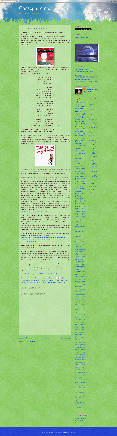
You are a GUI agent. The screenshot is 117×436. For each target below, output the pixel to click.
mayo (92, 135)
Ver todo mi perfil (87, 91)
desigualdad (42, 280)
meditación (77, 390)
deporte (76, 309)
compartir (83, 218)
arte (81, 359)
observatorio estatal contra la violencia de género (80, 228)
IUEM (76, 350)
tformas (76, 423)
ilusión (83, 385)
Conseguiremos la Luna (43, 7)
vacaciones (77, 266)
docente (76, 249)
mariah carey (82, 389)
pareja (83, 208)
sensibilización (78, 148)
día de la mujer (49, 280)
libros (83, 114)
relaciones (83, 234)
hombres (76, 327)
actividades (77, 171)
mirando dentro (82, 392)
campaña (77, 151)
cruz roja (83, 301)
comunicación (77, 369)
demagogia (77, 374)
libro (80, 331)
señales (76, 405)
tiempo (83, 264)
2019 (84, 268)
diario (84, 309)
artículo (83, 173)
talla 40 (78, 407)
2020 (91, 104)
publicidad (80, 259)
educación (77, 121)
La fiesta (92, 181)
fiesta (84, 160)
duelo (76, 312)
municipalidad (82, 395)
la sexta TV (28, 282)
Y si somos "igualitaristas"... (94, 171)
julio (92, 130)
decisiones (83, 248)
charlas (76, 143)
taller (81, 239)
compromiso (82, 203)
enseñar (83, 319)
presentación (77, 341)
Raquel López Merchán (91, 89)
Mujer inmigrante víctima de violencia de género (86, 81)
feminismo (66, 280)
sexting (83, 404)
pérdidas (83, 341)
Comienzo (83, 349)
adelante (76, 243)
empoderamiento (78, 317)
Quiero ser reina (78, 75)
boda (76, 289)
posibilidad (77, 400)
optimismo (77, 256)
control (83, 299)
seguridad (82, 165)
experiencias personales (78, 159)
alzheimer (77, 185)
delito (84, 306)
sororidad (77, 166)
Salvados (59, 282)
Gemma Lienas (78, 276)
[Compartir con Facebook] (62, 278)
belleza (76, 201)
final (76, 324)
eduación (83, 314)
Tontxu (83, 357)
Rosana (76, 283)
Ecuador (77, 198)
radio (76, 342)
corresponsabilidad (79, 221)
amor (80, 137)
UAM (76, 359)
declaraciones (78, 302)
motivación (79, 334)
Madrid (76, 168)
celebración (77, 292)
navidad (77, 165)
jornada (79, 387)
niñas (80, 397)
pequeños (80, 399)
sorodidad (80, 345)
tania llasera (82, 407)
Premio (76, 281)
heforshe (83, 324)
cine (76, 218)
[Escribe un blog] (59, 278)
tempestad (77, 409)
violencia (82, 128)
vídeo (84, 239)
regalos (76, 234)
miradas (76, 392)
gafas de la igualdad (81, 384)
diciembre (93, 119)
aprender (83, 287)
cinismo (76, 367)
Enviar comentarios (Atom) (32, 341)
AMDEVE (82, 178)
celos (84, 362)
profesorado (78, 210)
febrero (93, 186)
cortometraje (77, 301)
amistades (82, 123)
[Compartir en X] (60, 278)
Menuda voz (82, 279)
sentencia (77, 344)
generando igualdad (79, 420)
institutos (77, 147)
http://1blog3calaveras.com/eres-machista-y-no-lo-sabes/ (34, 211)
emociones (77, 175)
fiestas (83, 322)
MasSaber (80, 350)
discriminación (78, 311)
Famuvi (76, 150)
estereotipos (60, 280)
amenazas (77, 287)
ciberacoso (82, 246)
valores (79, 410)
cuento (83, 153)
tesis (84, 166)
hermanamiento (78, 326)
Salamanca (82, 150)
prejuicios (83, 258)
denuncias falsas (80, 307)
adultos (83, 183)
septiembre (93, 127)
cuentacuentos (78, 205)
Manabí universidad (80, 241)
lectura (83, 329)
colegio (83, 137)
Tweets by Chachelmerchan (81, 37)
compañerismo (78, 294)
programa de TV (50, 282)
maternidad (82, 188)
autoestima (82, 185)
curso (79, 248)
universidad (77, 193)
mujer (76, 135)
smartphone (82, 344)
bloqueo (81, 362)
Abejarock (77, 269)
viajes (84, 347)
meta (76, 334)
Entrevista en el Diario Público (82, 69)
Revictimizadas (81, 281)
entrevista (77, 155)
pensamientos (78, 231)
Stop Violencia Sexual (80, 214)
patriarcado (77, 339)
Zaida (63, 282)
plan (84, 339)
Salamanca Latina (78, 357)
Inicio (47, 338)
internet (82, 253)
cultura (76, 248)
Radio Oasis (82, 354)
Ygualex (83, 283)
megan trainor (82, 390)
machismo (33, 282)
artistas (83, 359)
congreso (77, 296)
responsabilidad (78, 236)
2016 (79, 213)
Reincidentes (77, 355)
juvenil (76, 140)
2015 (91, 117)
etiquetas (76, 380)
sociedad (83, 238)
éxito (76, 268)
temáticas (77, 264)
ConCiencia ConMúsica (80, 418)
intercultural (77, 329)
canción (83, 151)
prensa (76, 259)
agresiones (82, 145)
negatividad (77, 336)
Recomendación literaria (94, 143)
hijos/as (82, 186)
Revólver (83, 355)
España (83, 274)
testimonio (77, 347)
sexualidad (77, 238)
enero (92, 189)
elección (76, 251)
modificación (77, 394)
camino (76, 246)
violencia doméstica (80, 132)
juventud (83, 140)
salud (84, 342)
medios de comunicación (80, 162)
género (83, 251)
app (84, 200)
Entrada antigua (66, 338)
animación (83, 243)
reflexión (83, 233)
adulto (81, 200)
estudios (76, 321)
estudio (83, 175)
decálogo (83, 302)
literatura (77, 118)
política (83, 231)
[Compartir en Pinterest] (64, 278)
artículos (76, 360)
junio (92, 132)
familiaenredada (78, 322)
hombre (83, 223)
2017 (76, 142)
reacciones (77, 402)
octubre (93, 125)
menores (82, 176)
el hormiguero (82, 249)
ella (84, 316)
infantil (83, 133)
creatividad (83, 370)
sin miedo (80, 405)
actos (84, 284)
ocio (84, 397)
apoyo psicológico (80, 172)
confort (83, 369)
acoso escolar (80, 170)
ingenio (76, 387)
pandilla (76, 399)
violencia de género (80, 103)
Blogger (74, 432)
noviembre (93, 122)
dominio (83, 311)
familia (77, 132)
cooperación (78, 153)
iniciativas (77, 224)
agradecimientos (78, 286)
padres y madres (80, 138)
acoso (83, 168)
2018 (80, 268)
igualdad (23, 282)
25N (84, 148)
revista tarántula (78, 404)
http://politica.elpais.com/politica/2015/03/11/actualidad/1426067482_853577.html (41, 274)
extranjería (83, 382)
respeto (76, 190)
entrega (83, 379)
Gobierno (77, 180)
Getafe (83, 276)
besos (82, 244)
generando (77, 385)
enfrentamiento (78, 319)
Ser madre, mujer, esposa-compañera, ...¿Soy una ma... (94, 154)
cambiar (83, 216)
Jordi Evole (78, 278)
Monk (79, 354)
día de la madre (81, 312)
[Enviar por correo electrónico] (57, 278)
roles (55, 282)
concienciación (78, 219)
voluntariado (82, 266)
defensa (76, 304)
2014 (91, 192)
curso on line (81, 372)
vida (76, 213)
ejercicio (76, 316)
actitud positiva (81, 142)
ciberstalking (82, 365)
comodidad (83, 367)
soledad (76, 345)
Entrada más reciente (26, 338)
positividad (77, 233)
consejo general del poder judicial (80, 297)
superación (77, 239)
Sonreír (79, 283)
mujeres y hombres (41, 282)
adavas (83, 118)
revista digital (82, 402)
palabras (77, 208)
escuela (80, 251)
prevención (82, 147)
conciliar (83, 294)
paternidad (83, 337)
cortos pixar (77, 370)
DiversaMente (78, 196)
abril (92, 138)
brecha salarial (35, 280)
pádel (84, 400)
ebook (76, 314)
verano (83, 211)
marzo (92, 140)
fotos (76, 384)
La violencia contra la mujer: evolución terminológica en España (84, 72)
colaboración (78, 126)
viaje (81, 347)
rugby (80, 342)
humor (80, 385)
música (76, 397)
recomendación (79, 116)
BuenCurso (77, 349)
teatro (84, 345)
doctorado (77, 223)
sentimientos (78, 191)
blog (84, 244)
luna (84, 224)
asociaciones (77, 244)
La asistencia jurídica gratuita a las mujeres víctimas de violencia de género (85, 78)
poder (84, 399)
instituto (83, 206)
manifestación (82, 332)
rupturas (83, 263)
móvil (84, 334)
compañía (77, 186)
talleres (77, 125)
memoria (77, 226)
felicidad (77, 176)
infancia (83, 327)
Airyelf (60, 432)
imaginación (77, 253)
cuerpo (76, 372)
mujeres (77, 128)
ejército (55, 280)
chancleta (76, 364)
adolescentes (29, 280)
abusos (80, 168)
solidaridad (77, 211)
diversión (80, 377)
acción (78, 359)
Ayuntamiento (78, 271)
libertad (76, 331)
